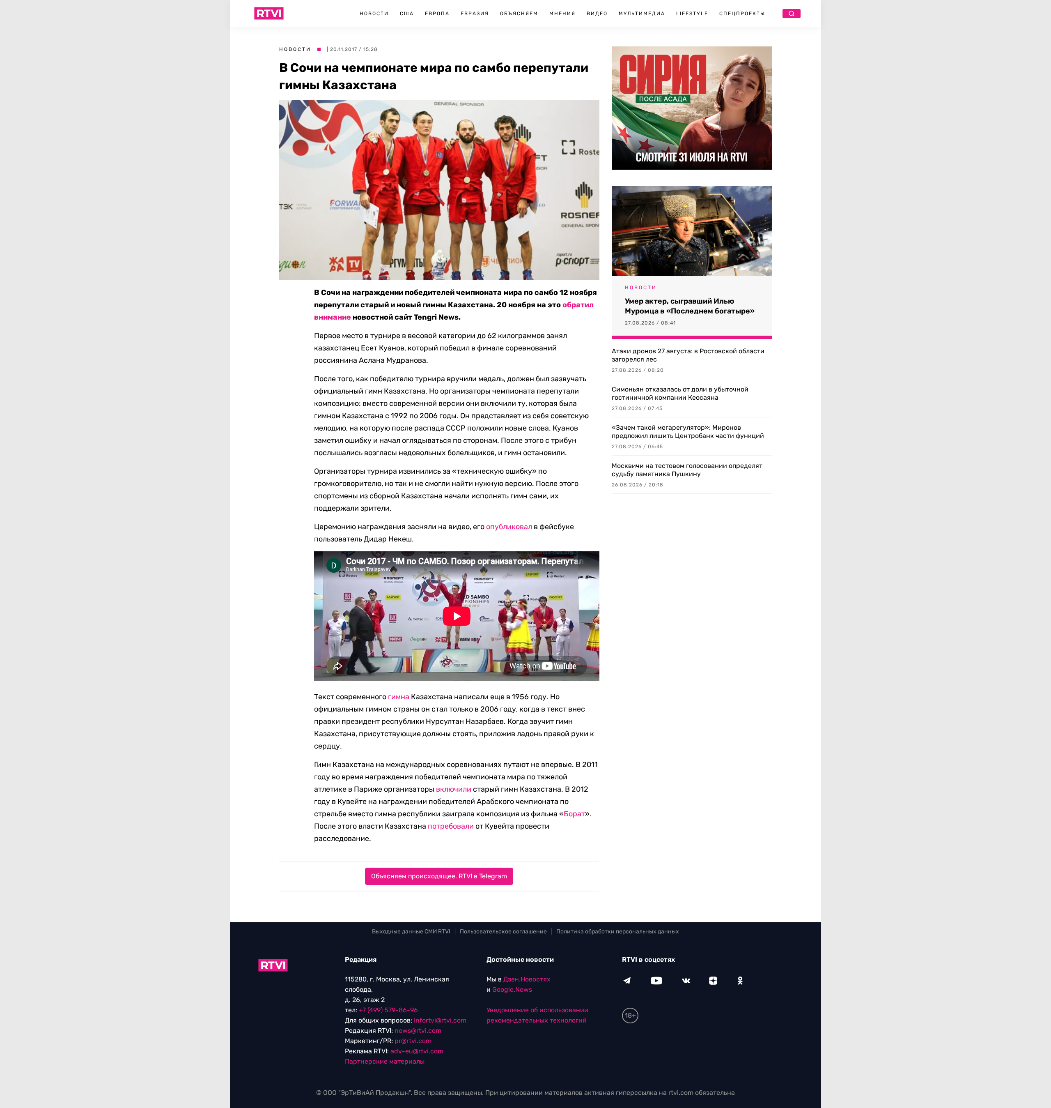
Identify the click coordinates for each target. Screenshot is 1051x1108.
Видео (597, 13)
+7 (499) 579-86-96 (388, 1010)
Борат (574, 813)
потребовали (451, 826)
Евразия (475, 13)
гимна (398, 696)
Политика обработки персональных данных (617, 931)
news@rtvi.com (418, 1030)
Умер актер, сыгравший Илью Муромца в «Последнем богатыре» (690, 306)
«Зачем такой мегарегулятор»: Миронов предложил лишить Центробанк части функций (688, 432)
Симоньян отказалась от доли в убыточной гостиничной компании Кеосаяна (680, 393)
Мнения (562, 13)
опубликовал (509, 526)
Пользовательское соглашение (503, 931)
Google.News (512, 989)
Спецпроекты (742, 13)
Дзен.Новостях (527, 979)
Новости (374, 13)
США (407, 13)
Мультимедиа (642, 13)
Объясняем (519, 13)
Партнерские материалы (385, 1061)
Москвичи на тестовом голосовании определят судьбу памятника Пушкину (687, 470)
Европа (437, 13)
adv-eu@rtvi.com (416, 1051)
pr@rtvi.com (413, 1041)
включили (453, 789)
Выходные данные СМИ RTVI (411, 931)
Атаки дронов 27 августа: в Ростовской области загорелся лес (688, 355)
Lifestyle (692, 13)
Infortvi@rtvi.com (440, 1020)
